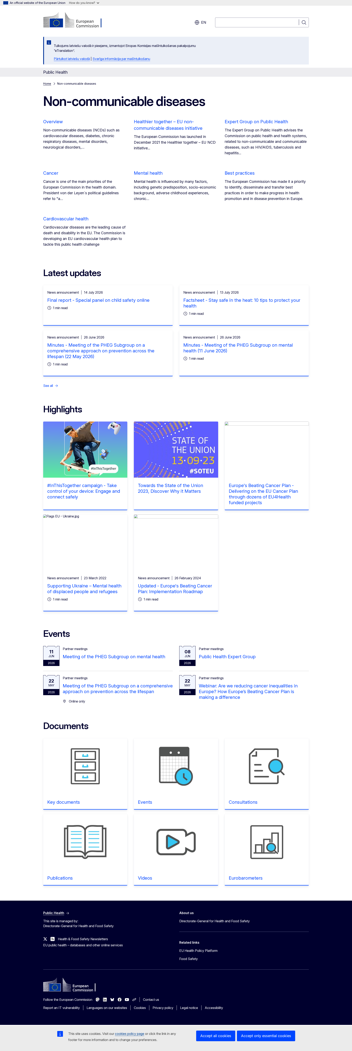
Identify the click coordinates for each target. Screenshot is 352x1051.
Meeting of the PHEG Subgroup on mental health (114, 656)
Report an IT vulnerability (61, 1008)
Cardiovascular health (65, 218)
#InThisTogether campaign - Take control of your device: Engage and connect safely (83, 491)
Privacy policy (163, 1008)
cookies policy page (129, 1034)
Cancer (50, 173)
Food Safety (188, 959)
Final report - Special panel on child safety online (98, 300)
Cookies (140, 1008)
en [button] (203, 22)
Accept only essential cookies (266, 1036)
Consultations (243, 802)
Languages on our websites (107, 1008)
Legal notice (189, 1008)
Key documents (63, 802)
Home (47, 83)
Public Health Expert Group (227, 656)
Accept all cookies (215, 1036)
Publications (60, 878)
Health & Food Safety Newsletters (83, 939)
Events (145, 802)
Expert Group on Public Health (256, 121)
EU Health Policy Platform (198, 951)
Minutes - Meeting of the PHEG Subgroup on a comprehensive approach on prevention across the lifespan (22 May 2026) (100, 350)
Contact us (151, 1000)
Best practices (240, 173)
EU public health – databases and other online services (83, 945)
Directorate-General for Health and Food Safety (214, 921)
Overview (53, 121)
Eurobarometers (246, 878)
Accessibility (214, 1008)
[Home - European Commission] (76, 20)
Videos (145, 878)
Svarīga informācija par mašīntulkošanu (121, 59)
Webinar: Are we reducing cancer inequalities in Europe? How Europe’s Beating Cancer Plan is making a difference (248, 691)
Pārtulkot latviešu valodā (72, 59)
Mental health (148, 173)
